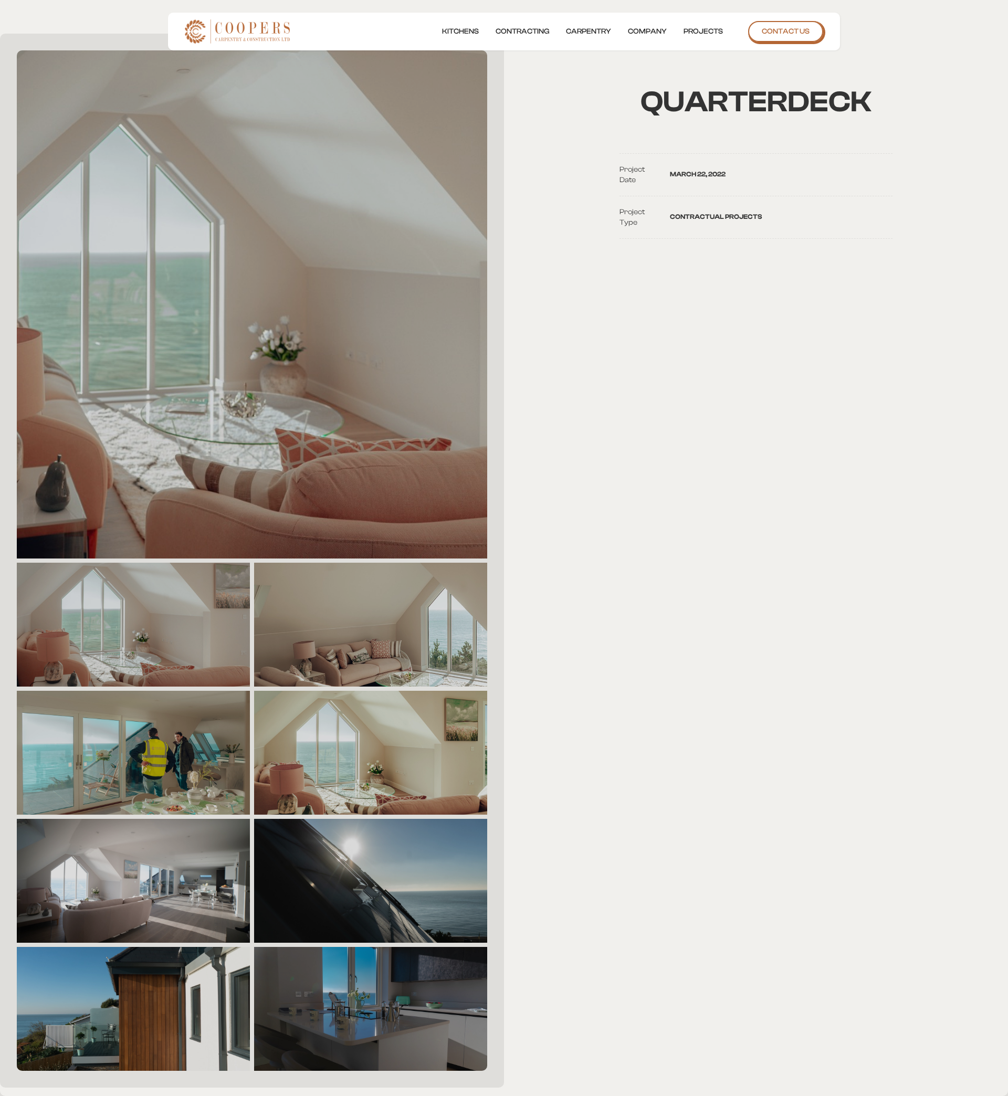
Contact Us (786, 31)
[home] (239, 31)
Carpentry (588, 31)
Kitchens (460, 31)
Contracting (522, 31)
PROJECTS (703, 31)
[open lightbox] (252, 304)
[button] (647, 31)
